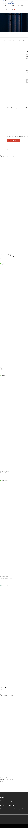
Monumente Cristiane (6, 578)
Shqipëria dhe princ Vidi (7, 779)
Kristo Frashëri (5, 254)
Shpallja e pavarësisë (5, 368)
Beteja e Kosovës (4, 473)
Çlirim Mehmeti (5, 777)
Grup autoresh (5, 471)
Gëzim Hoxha (4, 576)
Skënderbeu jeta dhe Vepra (7, 256)
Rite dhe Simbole (5, 687)
